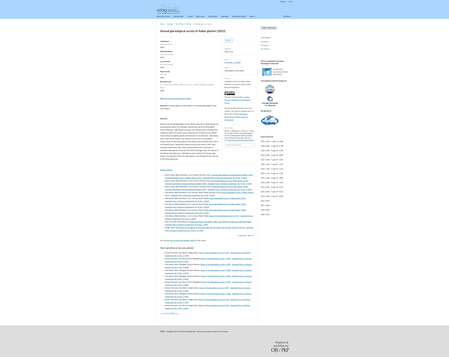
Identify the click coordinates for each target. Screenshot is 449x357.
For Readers (265, 42)
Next (249, 236)
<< (161, 313)
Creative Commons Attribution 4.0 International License (237, 100)
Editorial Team (178, 16)
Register (283, 1)
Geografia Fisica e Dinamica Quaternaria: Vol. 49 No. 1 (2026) (225, 178)
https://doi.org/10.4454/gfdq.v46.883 (177, 99)
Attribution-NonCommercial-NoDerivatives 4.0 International (236, 117)
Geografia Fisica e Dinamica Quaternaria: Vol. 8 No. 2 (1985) (186, 225)
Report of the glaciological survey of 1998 (214, 300)
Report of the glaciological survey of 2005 (216, 282)
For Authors (265, 45)
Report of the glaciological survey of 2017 (224, 216)
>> (177, 313)
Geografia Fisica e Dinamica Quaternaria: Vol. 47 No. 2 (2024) (230, 184)
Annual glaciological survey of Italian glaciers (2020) (227, 210)
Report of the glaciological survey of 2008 (216, 294)
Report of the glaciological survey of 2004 (216, 259)
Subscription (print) (239, 16)
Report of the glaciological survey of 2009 (216, 270)
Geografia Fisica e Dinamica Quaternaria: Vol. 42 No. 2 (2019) (187, 207)
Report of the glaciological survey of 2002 (214, 305)
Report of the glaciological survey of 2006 (216, 276)
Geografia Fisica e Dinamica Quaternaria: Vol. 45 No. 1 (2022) (193, 195)
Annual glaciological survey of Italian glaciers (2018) (227, 204)
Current (190, 16)
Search (288, 16)
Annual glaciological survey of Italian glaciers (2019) (227, 198)
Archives (170, 24)
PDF (229, 40)
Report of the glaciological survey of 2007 (216, 264)
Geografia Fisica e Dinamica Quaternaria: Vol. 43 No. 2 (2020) (187, 213)
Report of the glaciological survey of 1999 (214, 288)
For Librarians (265, 49)
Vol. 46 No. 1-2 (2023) (183, 24)
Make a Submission (268, 27)
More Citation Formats (233, 145)
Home (162, 24)
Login (290, 1)
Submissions (212, 16)
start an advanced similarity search (182, 240)
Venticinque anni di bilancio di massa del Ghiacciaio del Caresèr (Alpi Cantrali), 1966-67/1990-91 (210, 228)
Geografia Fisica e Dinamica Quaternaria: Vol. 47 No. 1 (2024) (230, 190)
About (252, 16)
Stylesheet (224, 16)
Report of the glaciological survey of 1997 (214, 253)
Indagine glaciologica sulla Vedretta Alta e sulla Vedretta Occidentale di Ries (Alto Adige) (220, 222)
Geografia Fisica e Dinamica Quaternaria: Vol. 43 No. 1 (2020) (187, 201)
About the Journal (163, 16)
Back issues (200, 16)
